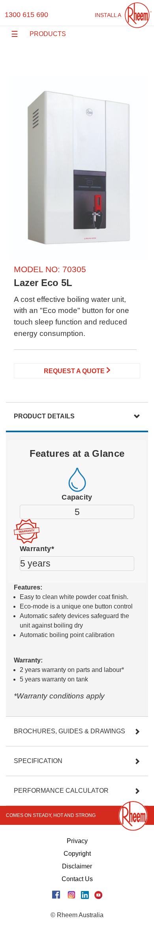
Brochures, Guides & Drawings (69, 731)
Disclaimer (77, 866)
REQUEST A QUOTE (75, 371)
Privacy (77, 841)
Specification (38, 761)
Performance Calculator (61, 790)
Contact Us (77, 879)
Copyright (77, 853)
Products (48, 34)
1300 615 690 (26, 15)
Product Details (44, 416)
